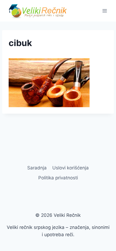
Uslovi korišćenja (70, 167)
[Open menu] (105, 10)
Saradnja (37, 167)
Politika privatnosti (58, 177)
